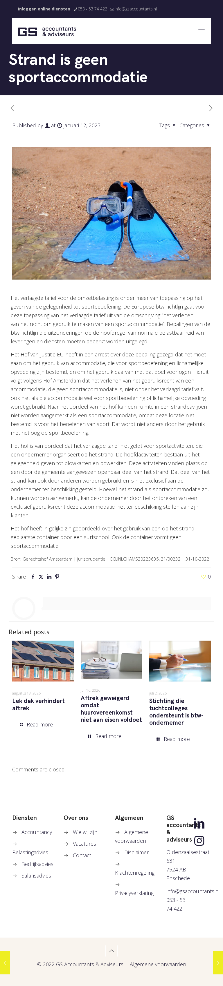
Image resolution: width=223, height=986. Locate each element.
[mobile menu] (201, 31)
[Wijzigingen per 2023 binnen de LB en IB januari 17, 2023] (218, 962)
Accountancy (36, 832)
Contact (82, 855)
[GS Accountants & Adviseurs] (47, 31)
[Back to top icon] (111, 951)
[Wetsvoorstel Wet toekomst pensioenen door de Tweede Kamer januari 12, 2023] (5, 962)
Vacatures (84, 843)
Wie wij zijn (85, 832)
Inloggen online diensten (44, 9)
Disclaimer (136, 852)
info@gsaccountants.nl (136, 9)
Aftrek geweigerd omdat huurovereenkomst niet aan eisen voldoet (111, 709)
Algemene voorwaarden (158, 964)
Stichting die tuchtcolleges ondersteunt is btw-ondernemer (176, 711)
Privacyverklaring (134, 892)
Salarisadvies (36, 875)
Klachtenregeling (134, 872)
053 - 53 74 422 (92, 9)
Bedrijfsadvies (37, 863)
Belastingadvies (30, 852)
